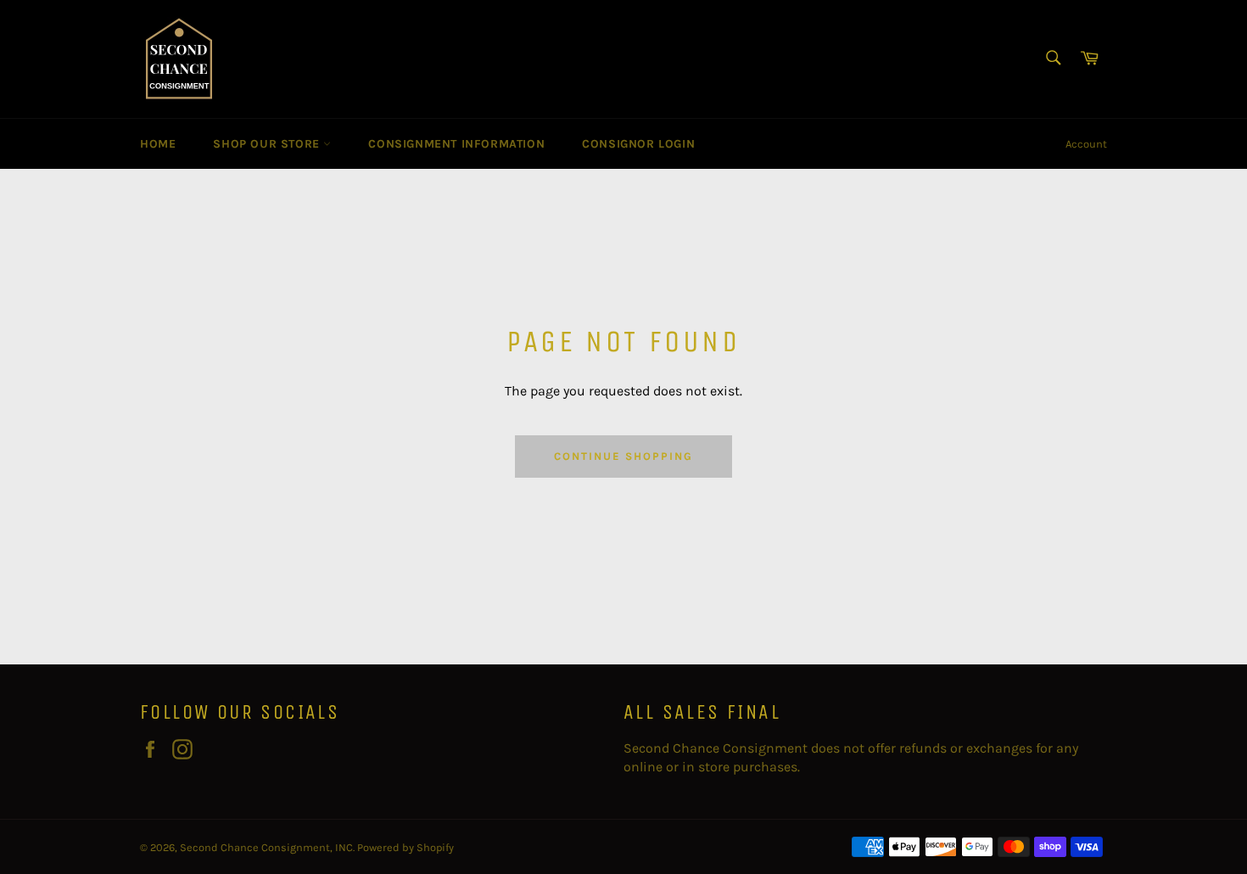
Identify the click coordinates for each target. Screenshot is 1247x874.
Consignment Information (456, 144)
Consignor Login (638, 144)
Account (1086, 143)
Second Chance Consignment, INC (266, 847)
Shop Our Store (268, 144)
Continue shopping (623, 456)
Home (158, 144)
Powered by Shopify (405, 847)
